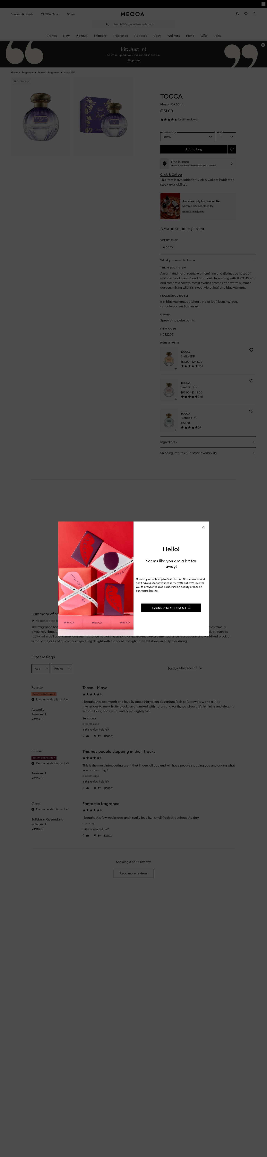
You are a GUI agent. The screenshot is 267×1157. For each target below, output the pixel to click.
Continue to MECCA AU (169, 608)
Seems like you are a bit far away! (171, 563)
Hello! (171, 549)
